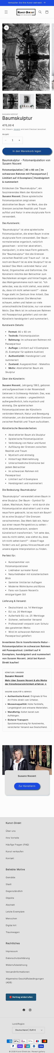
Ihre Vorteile (12, 838)
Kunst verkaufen (14, 851)
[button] (6, 12)
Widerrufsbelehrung (16, 965)
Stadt (8, 884)
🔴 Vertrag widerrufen (21, 997)
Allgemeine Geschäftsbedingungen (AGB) (25, 980)
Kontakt (10, 858)
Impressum (12, 951)
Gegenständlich (14, 891)
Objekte (10, 898)
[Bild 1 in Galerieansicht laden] (10, 101)
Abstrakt (10, 905)
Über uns (11, 831)
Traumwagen (13, 932)
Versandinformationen (18, 972)
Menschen (11, 918)
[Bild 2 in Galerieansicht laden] (26, 101)
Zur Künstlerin (27, 786)
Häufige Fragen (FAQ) (17, 844)
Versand (17, 129)
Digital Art (11, 925)
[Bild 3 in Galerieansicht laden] (43, 101)
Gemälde (10, 877)
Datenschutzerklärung (18, 958)
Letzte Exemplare (15, 911)
